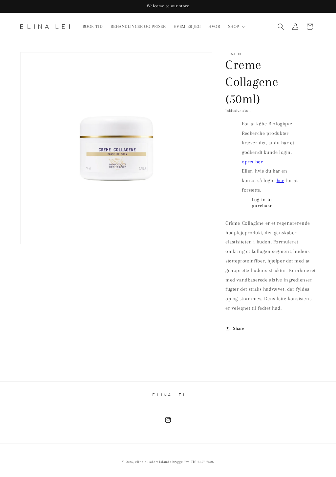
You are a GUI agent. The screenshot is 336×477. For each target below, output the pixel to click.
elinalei (141, 462)
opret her (252, 162)
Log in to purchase (262, 202)
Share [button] (238, 328)
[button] (236, 26)
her (280, 180)
